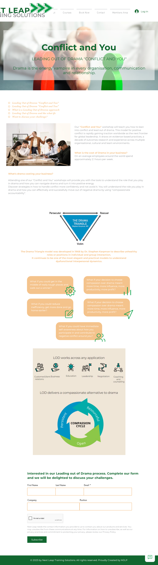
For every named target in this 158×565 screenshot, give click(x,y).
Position (83, 500)
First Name (32, 485)
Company (32, 500)
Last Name (61, 485)
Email (86, 485)
